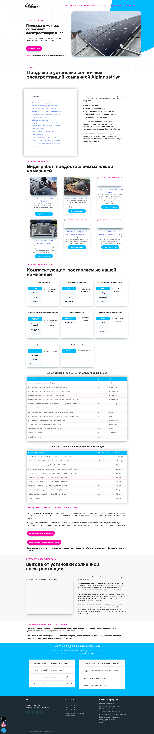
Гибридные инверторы (39, 120)
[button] (34, 48)
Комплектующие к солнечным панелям (46, 126)
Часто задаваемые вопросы (42, 146)
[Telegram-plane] (3, 730)
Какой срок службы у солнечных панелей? (49, 670)
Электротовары (37, 134)
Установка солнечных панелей (42, 100)
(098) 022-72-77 (35, 21)
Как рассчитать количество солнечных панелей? (51, 677)
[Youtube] (32, 712)
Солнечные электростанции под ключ (45, 114)
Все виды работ (75, 5)
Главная (65, 5)
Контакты (119, 5)
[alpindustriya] (32, 5)
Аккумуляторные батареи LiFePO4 (44, 123)
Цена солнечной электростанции (43, 137)
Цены (104, 5)
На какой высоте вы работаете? (95, 685)
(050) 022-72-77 (71, 709)
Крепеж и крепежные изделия (42, 131)
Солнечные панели (38, 117)
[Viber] (42, 712)
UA (130, 5)
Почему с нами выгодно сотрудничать (45, 143)
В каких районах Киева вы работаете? (97, 678)
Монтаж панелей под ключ (41, 103)
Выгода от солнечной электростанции (45, 140)
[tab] (52, 663)
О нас (126, 5)
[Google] (37, 712)
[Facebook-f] (28, 712)
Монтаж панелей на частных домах (44, 108)
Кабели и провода (38, 128)
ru (133, 5)
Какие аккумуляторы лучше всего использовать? (101, 663)
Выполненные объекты (91, 5)
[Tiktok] (3, 719)
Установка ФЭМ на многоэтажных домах (46, 111)
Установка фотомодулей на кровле (44, 106)
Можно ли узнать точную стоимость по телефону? (52, 663)
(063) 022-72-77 (71, 707)
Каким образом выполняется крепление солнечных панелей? (101, 670)
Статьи (112, 5)
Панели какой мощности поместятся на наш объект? (53, 684)
